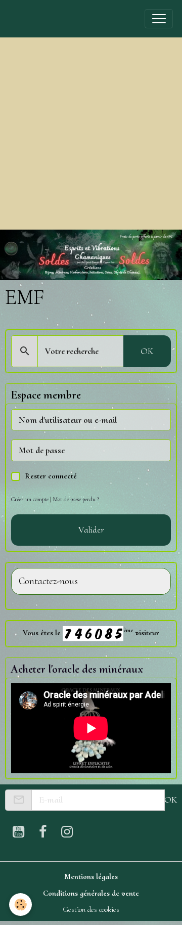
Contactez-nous (48, 581)
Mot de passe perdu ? (76, 499)
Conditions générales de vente (91, 893)
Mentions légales (91, 876)
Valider (91, 529)
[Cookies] (20, 904)
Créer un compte (30, 499)
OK (147, 351)
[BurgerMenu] (159, 18)
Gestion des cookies (91, 909)
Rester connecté (51, 476)
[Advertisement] (91, 133)
